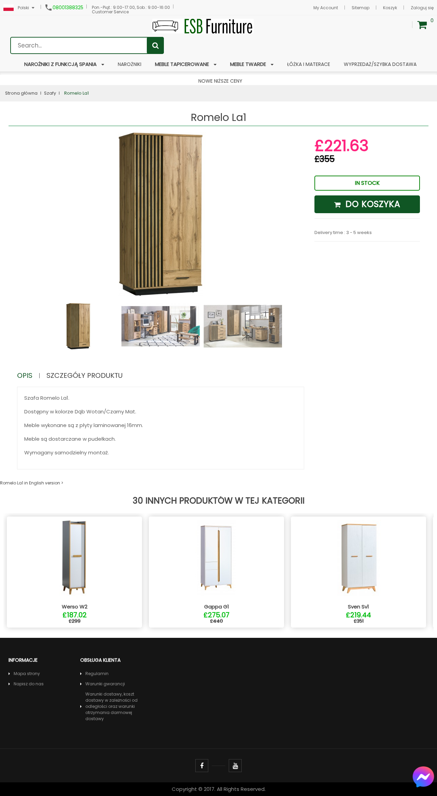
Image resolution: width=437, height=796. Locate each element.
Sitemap (360, 8)
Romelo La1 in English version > (31, 483)
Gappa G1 (216, 606)
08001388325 (68, 7)
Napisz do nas (29, 684)
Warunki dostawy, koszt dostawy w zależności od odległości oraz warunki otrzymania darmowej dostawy (111, 706)
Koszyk (390, 8)
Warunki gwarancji (105, 684)
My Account (325, 8)
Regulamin (97, 673)
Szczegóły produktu (84, 375)
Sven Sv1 (358, 606)
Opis (24, 375)
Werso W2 (74, 606)
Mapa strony (27, 673)
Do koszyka (371, 204)
